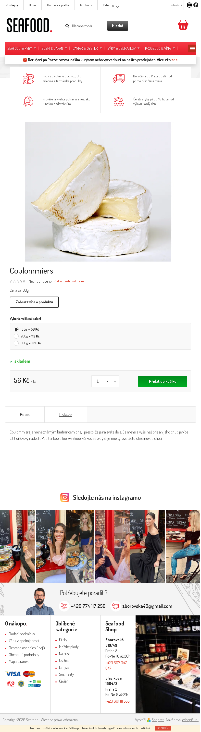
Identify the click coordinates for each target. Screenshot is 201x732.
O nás (32, 5)
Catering (108, 5)
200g (30, 336)
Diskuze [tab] (65, 414)
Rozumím (162, 728)
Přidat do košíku (162, 381)
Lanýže (64, 667)
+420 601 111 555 (117, 701)
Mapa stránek (18, 661)
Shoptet (158, 719)
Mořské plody (69, 646)
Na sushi (65, 653)
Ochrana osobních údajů (27, 647)
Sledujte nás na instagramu (107, 497)
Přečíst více (34, 302)
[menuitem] (22, 48)
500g (31, 343)
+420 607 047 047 (116, 665)
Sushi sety (66, 674)
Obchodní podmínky (24, 654)
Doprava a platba (58, 5)
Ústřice (64, 660)
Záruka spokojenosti (24, 640)
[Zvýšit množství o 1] (115, 381)
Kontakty (86, 5)
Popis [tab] (25, 414)
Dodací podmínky (22, 633)
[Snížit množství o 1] (107, 381)
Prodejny (12, 5)
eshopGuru (190, 719)
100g (30, 329)
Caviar (63, 681)
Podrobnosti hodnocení (69, 281)
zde (174, 59)
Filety (63, 639)
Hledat (117, 25)
